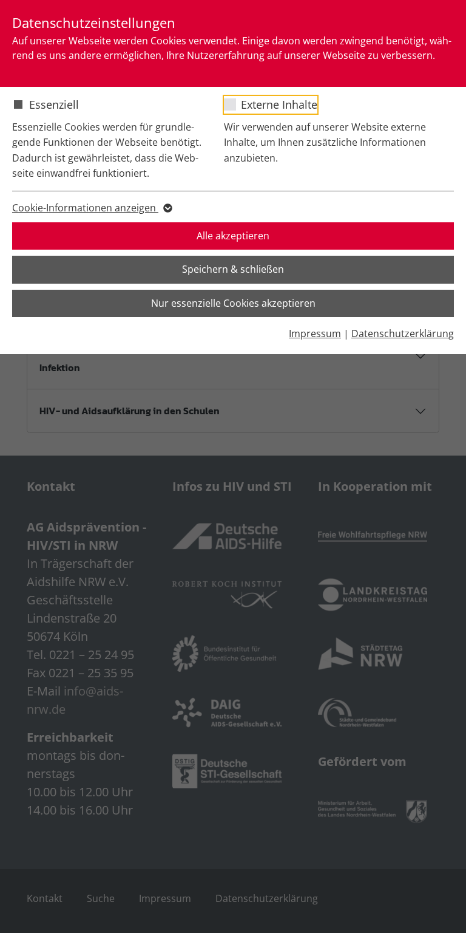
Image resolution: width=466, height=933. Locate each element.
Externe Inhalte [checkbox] (279, 104)
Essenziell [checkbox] (54, 104)
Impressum (315, 333)
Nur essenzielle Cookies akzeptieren (233, 303)
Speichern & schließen (233, 269)
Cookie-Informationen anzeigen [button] (85, 207)
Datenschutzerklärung (402, 333)
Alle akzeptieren (233, 235)
